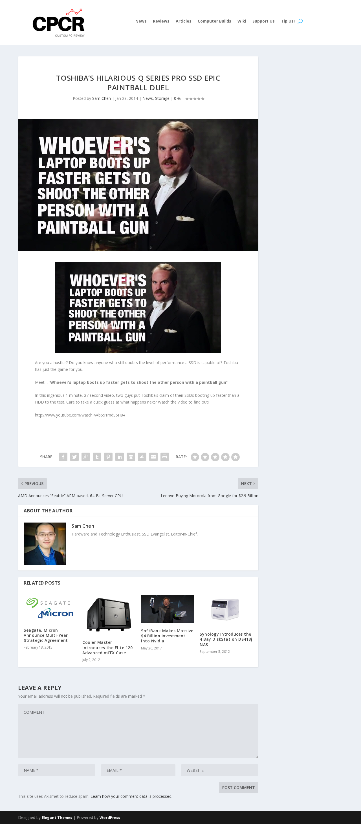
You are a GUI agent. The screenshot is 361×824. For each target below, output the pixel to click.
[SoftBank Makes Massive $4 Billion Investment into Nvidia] (167, 609)
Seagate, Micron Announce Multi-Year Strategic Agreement (46, 635)
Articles (183, 21)
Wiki (241, 21)
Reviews (161, 21)
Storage (162, 98)
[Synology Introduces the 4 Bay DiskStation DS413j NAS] (226, 610)
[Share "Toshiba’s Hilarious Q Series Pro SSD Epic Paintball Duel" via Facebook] (63, 456)
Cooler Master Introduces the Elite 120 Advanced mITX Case (107, 647)
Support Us (263, 21)
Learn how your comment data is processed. (131, 796)
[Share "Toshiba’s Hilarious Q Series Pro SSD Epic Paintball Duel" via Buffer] (131, 456)
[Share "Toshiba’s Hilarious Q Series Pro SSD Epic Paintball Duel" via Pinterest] (108, 456)
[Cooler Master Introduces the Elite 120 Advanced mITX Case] (108, 614)
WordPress (110, 817)
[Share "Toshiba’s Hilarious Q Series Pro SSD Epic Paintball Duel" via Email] (153, 456)
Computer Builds (214, 21)
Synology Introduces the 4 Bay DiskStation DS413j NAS (226, 639)
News (141, 21)
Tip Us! (288, 21)
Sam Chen (101, 98)
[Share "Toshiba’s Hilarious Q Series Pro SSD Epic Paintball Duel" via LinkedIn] (119, 456)
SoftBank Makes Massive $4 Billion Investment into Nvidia (167, 636)
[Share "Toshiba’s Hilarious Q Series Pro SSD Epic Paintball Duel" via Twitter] (74, 456)
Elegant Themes (57, 817)
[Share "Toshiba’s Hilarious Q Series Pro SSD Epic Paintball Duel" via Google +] (85, 456)
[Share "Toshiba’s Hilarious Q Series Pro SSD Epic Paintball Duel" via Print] (164, 456)
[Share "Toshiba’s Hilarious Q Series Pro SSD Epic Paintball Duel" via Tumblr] (97, 456)
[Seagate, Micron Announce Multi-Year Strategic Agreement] (50, 608)
